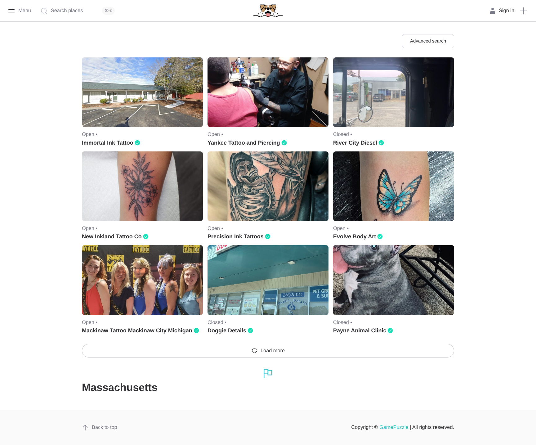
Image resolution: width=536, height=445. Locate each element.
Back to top (104, 427)
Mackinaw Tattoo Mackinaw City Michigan (137, 330)
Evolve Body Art (354, 236)
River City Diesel (355, 143)
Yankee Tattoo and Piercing (244, 143)
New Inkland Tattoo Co (112, 236)
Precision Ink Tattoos (236, 236)
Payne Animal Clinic (359, 330)
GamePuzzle (393, 427)
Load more (273, 350)
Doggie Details (227, 330)
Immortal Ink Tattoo (107, 143)
